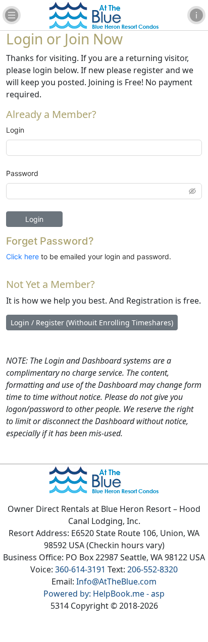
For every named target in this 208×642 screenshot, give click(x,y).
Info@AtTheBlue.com (116, 581)
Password (22, 173)
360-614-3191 (80, 569)
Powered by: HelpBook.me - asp (104, 593)
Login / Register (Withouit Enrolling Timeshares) (92, 322)
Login (15, 130)
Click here (22, 256)
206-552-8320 (152, 569)
